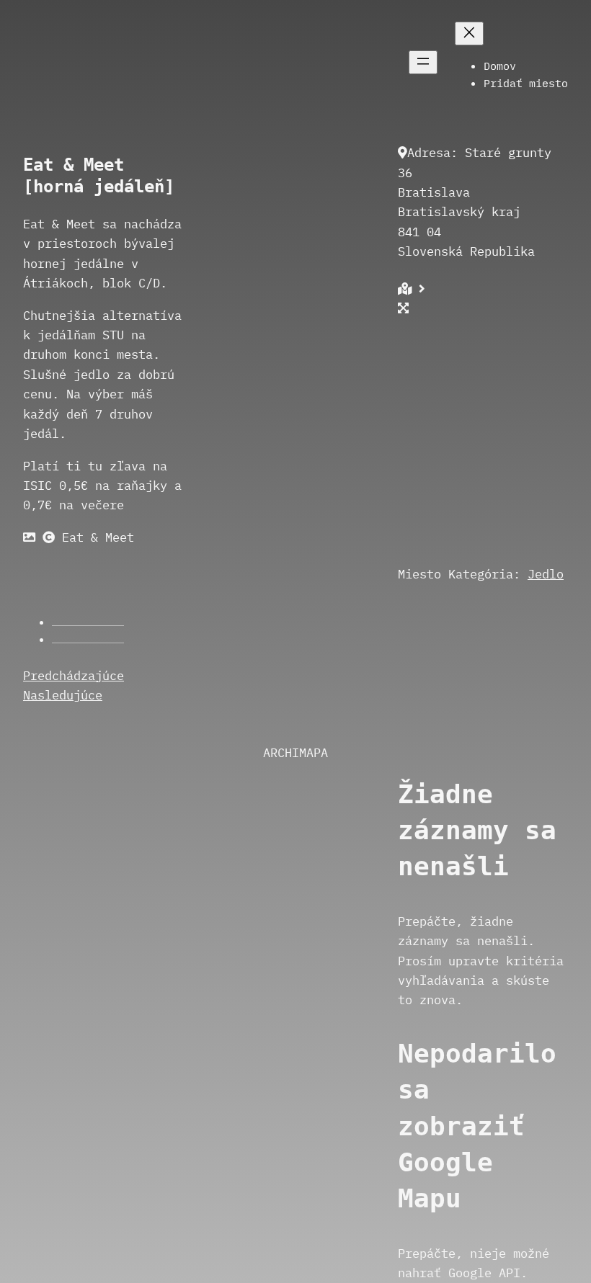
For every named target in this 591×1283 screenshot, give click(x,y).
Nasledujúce (62, 695)
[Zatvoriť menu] (469, 33)
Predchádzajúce (73, 675)
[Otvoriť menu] (423, 62)
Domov (500, 65)
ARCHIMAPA (295, 752)
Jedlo (546, 573)
